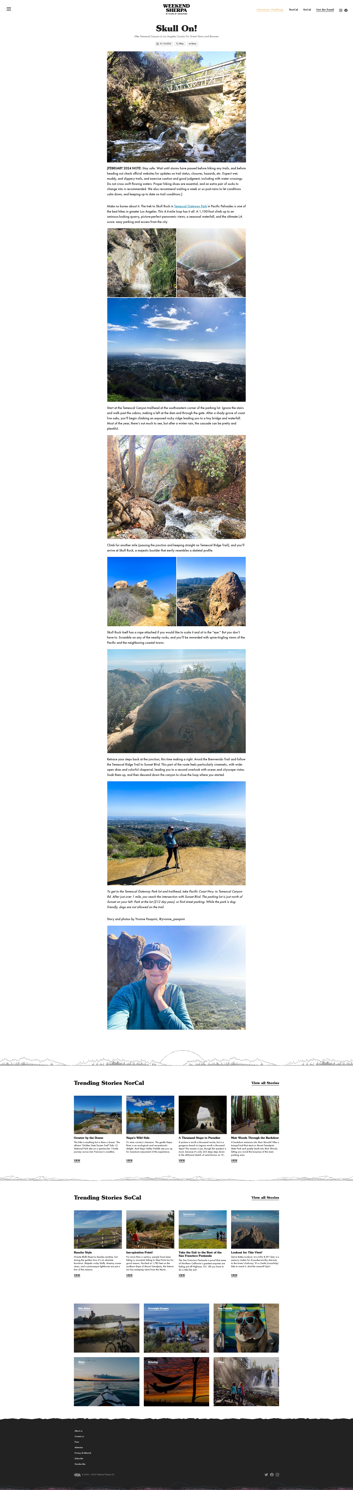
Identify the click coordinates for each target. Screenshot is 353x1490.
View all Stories (265, 1083)
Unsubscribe (80, 1464)
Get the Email (325, 9)
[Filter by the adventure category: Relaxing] (176, 1358)
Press (77, 1442)
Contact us (79, 1436)
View (77, 1160)
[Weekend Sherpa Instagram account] (341, 10)
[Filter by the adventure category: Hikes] (246, 1358)
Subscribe (79, 1459)
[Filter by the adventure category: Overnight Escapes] (176, 1305)
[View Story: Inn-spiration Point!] (150, 1229)
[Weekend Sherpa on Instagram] (277, 1475)
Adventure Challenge (270, 9)
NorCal (293, 9)
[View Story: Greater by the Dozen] (98, 1115)
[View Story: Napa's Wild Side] (150, 1115)
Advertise (79, 1447)
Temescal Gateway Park (190, 206)
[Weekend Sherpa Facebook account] (347, 10)
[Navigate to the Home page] (176, 9)
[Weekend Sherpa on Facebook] (272, 1475)
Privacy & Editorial (83, 1453)
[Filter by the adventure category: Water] (106, 1358)
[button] (9, 9)
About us (78, 1431)
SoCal (307, 9)
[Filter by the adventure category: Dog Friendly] (246, 1305)
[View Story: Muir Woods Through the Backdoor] (255, 1115)
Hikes (181, 44)
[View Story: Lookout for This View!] (255, 1229)
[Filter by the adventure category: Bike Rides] (106, 1305)
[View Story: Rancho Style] (98, 1229)
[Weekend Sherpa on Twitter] (266, 1475)
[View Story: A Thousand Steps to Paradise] (203, 1115)
